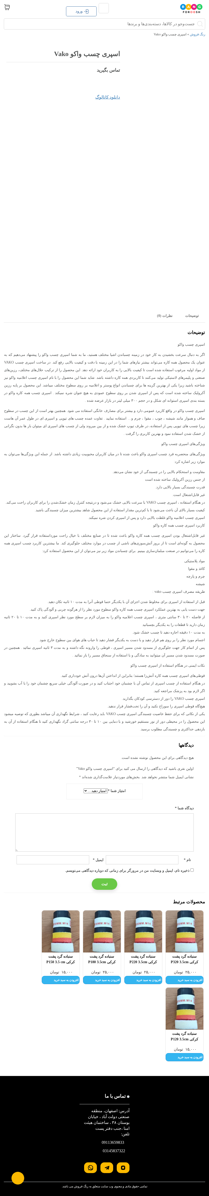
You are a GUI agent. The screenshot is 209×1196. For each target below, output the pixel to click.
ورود (79, 11)
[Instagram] (123, 1167)
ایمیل (98, 860)
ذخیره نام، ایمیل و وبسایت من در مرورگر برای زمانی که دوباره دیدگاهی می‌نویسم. (127, 870)
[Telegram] (106, 1167)
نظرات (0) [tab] (165, 316)
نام (187, 860)
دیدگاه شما (184, 808)
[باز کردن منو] (104, 8)
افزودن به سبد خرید (190, 980)
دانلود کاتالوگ (107, 97)
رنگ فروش (197, 34)
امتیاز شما (117, 791)
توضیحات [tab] (192, 316)
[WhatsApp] (90, 1167)
